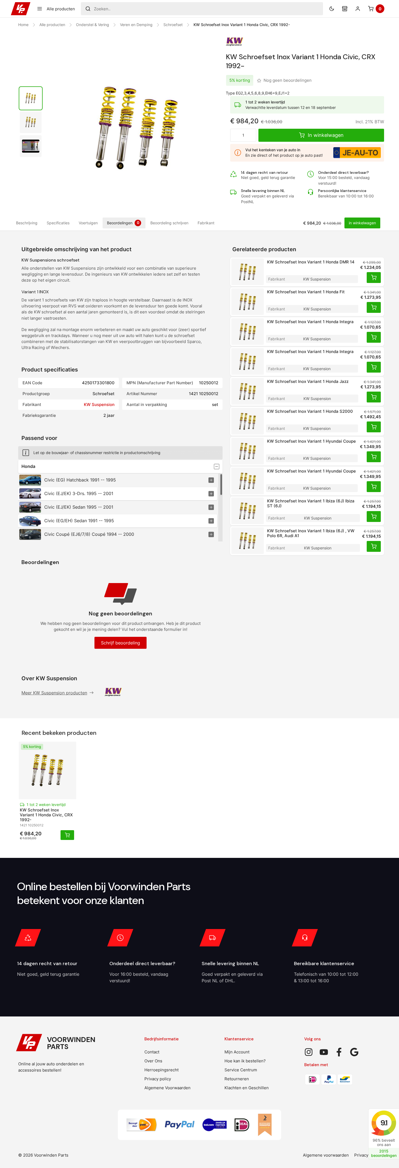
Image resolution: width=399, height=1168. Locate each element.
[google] (354, 1052)
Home (23, 24)
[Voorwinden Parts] (20, 8)
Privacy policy (157, 1078)
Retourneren (236, 1078)
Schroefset (173, 24)
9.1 (384, 1123)
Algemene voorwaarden (326, 1155)
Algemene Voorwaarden (167, 1087)
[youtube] (323, 1052)
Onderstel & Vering (92, 24)
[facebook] (339, 1052)
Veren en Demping (136, 24)
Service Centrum (240, 1069)
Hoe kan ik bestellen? (245, 1060)
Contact (151, 1051)
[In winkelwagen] (374, 277)
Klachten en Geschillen (246, 1087)
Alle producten (52, 24)
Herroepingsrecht (161, 1069)
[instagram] (308, 1052)
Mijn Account (236, 1051)
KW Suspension (99, 404)
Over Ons (153, 1060)
